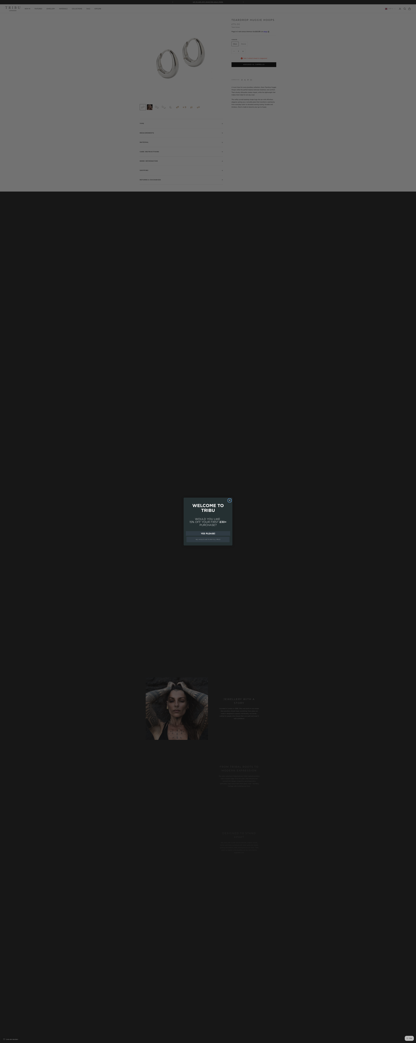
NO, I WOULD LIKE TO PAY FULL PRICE (208, 539)
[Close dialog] (230, 500)
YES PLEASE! (208, 533)
